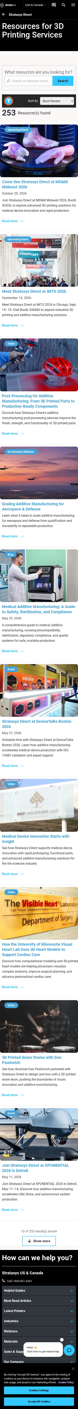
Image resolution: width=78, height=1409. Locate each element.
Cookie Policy (66, 1382)
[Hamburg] (73, 5)
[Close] (73, 1368)
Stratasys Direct (20, 15)
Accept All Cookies (39, 1401)
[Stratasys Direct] (5, 14)
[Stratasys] (8, 5)
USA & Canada (34, 5)
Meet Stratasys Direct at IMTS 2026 (34, 291)
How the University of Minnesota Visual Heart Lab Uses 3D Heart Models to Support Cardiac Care (37, 949)
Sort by (33, 101)
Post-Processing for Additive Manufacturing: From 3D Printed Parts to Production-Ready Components (38, 401)
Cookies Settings (39, 1390)
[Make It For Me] (54, 5)
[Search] (63, 5)
